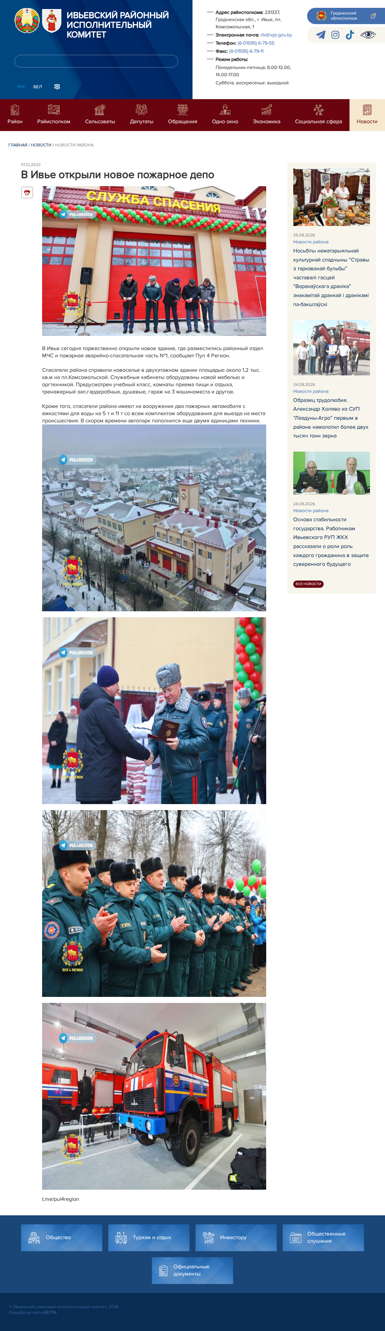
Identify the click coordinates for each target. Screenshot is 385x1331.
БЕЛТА (50, 1312)
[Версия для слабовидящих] (368, 35)
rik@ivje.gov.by (276, 35)
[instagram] (335, 34)
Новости (41, 145)
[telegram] (320, 34)
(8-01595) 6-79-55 (256, 43)
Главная (17, 145)
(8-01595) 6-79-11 (246, 51)
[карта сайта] (57, 86)
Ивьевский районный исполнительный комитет (118, 25)
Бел (37, 86)
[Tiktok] (350, 34)
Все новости (308, 584)
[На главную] (27, 20)
